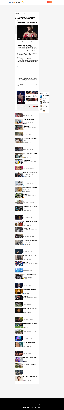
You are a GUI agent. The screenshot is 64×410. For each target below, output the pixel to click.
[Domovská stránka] (15, 13)
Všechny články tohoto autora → (21, 108)
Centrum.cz (24, 407)
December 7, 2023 (29, 59)
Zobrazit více (44, 111)
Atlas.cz (28, 407)
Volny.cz (32, 407)
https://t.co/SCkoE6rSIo (20, 58)
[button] (16, 30)
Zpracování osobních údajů (33, 404)
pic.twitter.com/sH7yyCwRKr (27, 58)
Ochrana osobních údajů (26, 404)
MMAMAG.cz (18, 13)
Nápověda (40, 404)
